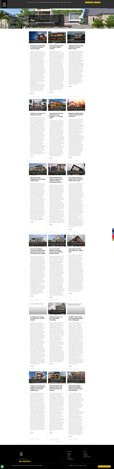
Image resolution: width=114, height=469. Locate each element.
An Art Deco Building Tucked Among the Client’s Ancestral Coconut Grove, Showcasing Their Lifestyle (37, 251)
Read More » (32, 93)
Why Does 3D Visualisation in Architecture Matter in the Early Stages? (37, 47)
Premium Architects (42, 2)
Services (35, 2)
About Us (31, 2)
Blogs (61, 2)
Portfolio (50, 2)
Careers (54, 2)
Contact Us (65, 2)
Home (28, 2)
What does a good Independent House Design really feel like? (37, 179)
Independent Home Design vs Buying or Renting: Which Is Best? (76, 47)
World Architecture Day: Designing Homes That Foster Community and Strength (56, 388)
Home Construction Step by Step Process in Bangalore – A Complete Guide (56, 116)
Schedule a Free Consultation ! (103, 466)
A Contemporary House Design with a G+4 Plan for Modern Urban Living (76, 179)
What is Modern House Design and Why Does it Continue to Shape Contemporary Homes (56, 180)
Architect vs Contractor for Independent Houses (37, 114)
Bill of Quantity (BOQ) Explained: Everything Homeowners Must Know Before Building (76, 388)
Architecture (86, 453)
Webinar (58, 2)
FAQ (47, 2)
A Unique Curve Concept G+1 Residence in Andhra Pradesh (37, 318)
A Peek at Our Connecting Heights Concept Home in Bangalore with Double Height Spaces (37, 388)
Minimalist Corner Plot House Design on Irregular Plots (76, 250)
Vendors (69, 2)
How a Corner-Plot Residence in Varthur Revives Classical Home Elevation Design (56, 251)
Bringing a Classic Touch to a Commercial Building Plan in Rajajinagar (76, 318)
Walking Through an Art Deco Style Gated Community (56, 318)
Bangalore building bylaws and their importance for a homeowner (76, 115)
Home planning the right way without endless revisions (56, 47)
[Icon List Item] (21, 461)
